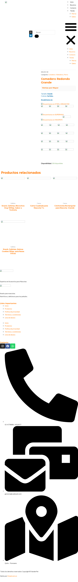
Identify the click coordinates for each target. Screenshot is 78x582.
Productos (8, 309)
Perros (74, 14)
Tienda (72, 11)
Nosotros (73, 5)
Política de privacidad (12, 312)
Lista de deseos (10, 318)
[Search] (37, 36)
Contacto (73, 8)
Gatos (74, 17)
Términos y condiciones (13, 315)
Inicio (72, 2)
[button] (71, 34)
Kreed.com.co (12, 576)
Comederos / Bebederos (55, 74)
